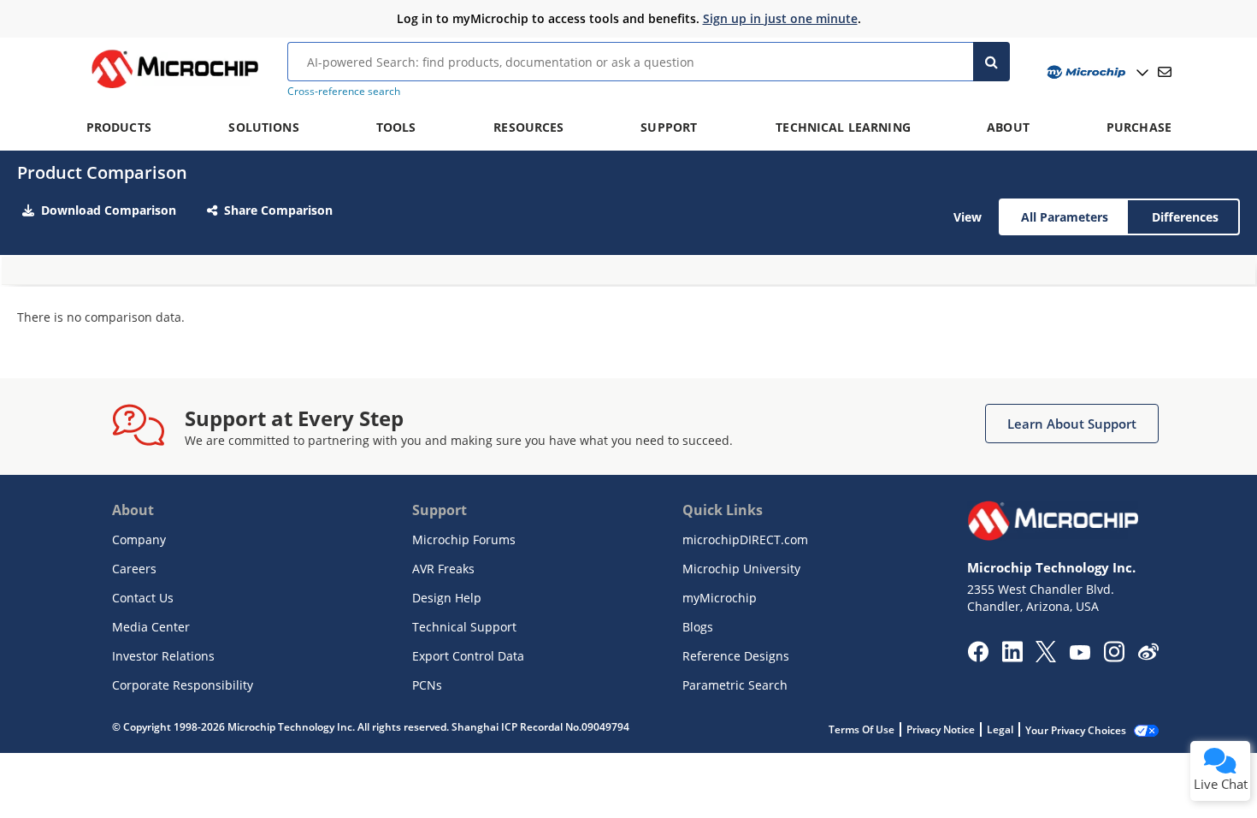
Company (139, 539)
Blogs (697, 627)
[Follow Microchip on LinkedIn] (1012, 657)
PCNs (427, 685)
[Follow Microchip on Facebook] (977, 657)
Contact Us (143, 598)
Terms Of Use (861, 729)
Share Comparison (278, 210)
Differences (1185, 217)
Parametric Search (735, 685)
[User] (1096, 72)
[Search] (991, 61)
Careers (134, 568)
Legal (1000, 729)
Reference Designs (735, 656)
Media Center (151, 627)
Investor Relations (163, 656)
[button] (1072, 423)
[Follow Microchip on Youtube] (1079, 654)
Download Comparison (108, 210)
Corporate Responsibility (182, 685)
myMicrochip (719, 598)
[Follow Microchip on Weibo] (1148, 655)
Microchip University (741, 568)
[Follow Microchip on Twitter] (1046, 657)
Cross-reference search (343, 91)
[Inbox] (1164, 71)
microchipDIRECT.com (745, 539)
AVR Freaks (443, 568)
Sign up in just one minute (780, 18)
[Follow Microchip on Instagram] (1113, 657)
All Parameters (1064, 217)
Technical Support (464, 627)
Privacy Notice (940, 729)
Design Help (446, 598)
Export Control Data (468, 656)
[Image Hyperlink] (174, 88)
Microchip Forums (464, 539)
